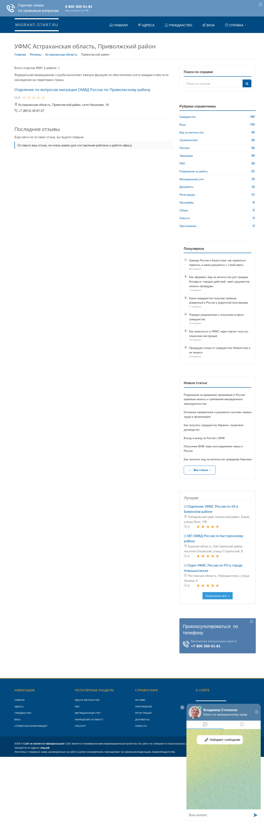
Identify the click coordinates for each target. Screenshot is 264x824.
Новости (141, 725)
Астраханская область (61, 54)
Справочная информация (30, 725)
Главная (20, 54)
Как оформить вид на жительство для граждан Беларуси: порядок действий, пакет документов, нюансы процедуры (219, 281)
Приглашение (143, 706)
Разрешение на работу (89, 719)
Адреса (18, 706)
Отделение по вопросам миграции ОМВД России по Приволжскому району (82, 89)
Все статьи (201, 470)
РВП (77, 706)
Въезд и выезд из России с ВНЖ (204, 438)
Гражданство (22, 712)
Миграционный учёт (88, 712)
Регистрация (143, 712)
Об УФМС (140, 699)
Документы (142, 719)
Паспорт (80, 725)
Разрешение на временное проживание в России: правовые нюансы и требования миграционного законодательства (214, 399)
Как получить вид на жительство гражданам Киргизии (217, 459)
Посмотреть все (216, 596)
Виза (17, 719)
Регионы (35, 54)
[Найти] (247, 83)
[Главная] (36, 24)
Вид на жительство (87, 699)
